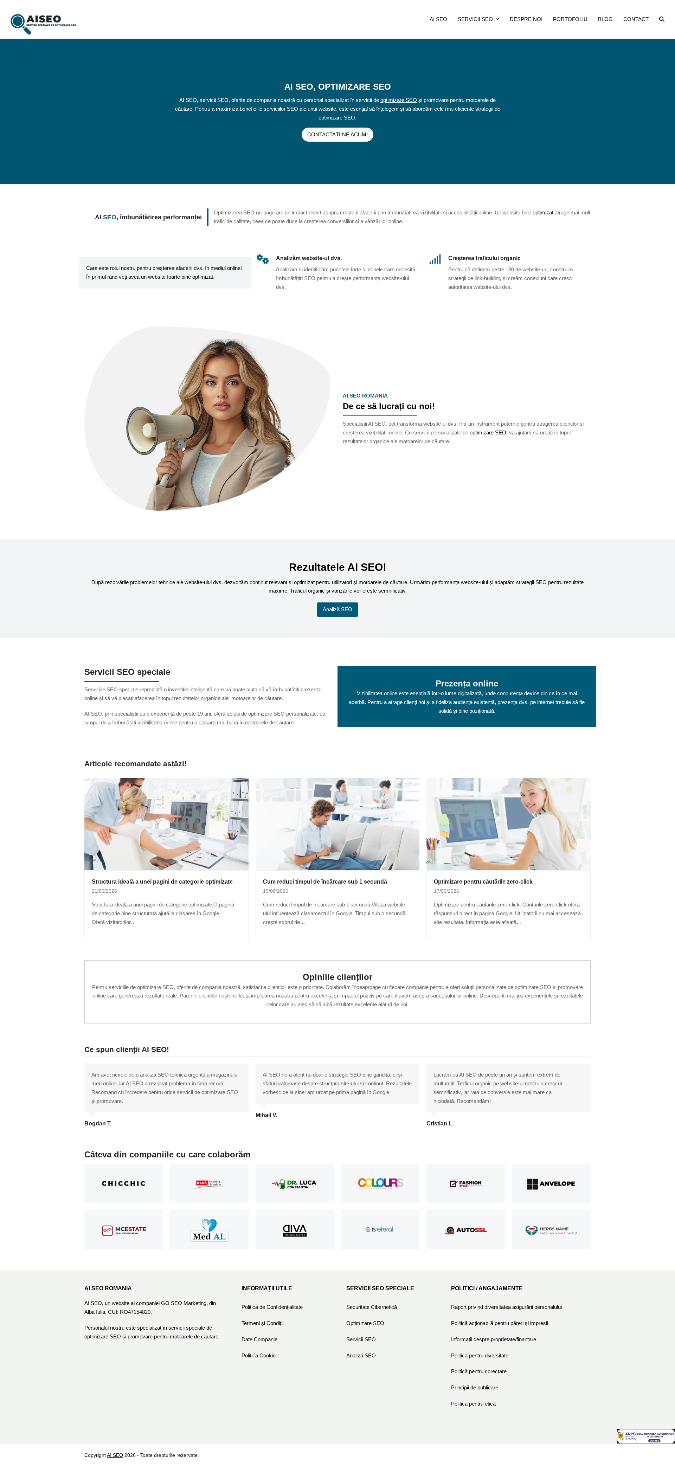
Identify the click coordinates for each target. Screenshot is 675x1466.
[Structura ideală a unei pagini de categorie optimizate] (166, 824)
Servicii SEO (361, 1339)
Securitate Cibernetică (371, 1307)
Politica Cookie (259, 1355)
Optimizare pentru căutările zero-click (483, 881)
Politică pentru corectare (479, 1371)
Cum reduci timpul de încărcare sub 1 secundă (325, 881)
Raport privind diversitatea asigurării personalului (506, 1307)
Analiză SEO (361, 1355)
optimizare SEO (398, 100)
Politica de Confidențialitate (272, 1307)
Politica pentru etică (473, 1404)
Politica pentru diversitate (479, 1355)
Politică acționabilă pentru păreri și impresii (499, 1323)
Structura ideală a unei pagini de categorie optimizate (162, 881)
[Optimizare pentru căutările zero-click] (508, 824)
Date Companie (259, 1339)
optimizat (543, 212)
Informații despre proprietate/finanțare (493, 1339)
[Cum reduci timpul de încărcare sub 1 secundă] (338, 824)
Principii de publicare (474, 1387)
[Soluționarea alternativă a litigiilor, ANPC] (646, 1442)
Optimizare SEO (365, 1323)
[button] (662, 19)
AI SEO (115, 1455)
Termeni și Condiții (262, 1323)
